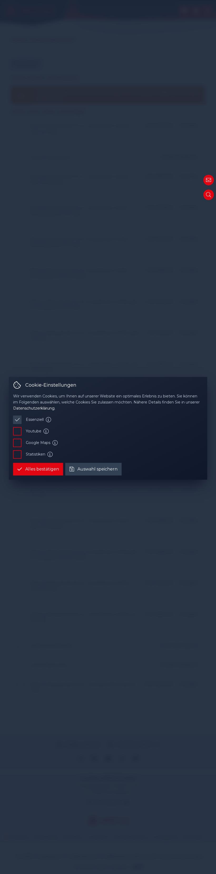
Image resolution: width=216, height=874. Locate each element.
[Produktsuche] (208, 195)
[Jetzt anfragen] (208, 180)
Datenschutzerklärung (34, 408)
